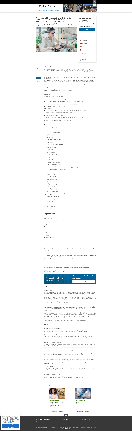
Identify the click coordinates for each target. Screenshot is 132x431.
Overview (37, 66)
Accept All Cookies (10, 424)
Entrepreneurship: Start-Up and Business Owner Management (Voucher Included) (56, 404)
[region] (10, 421)
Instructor (38, 72)
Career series (84, 37)
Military (79, 420)
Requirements (38, 70)
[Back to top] (66, 419)
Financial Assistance (81, 421)
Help (78, 423)
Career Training (59, 420)
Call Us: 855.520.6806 (91, 14)
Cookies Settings (10, 427)
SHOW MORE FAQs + (48, 380)
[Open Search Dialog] (94, 2)
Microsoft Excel (49, 235)
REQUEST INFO (91, 60)
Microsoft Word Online (50, 234)
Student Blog (89, 420)
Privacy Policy (67, 428)
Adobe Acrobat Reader (50, 237)
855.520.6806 (38, 82)
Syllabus (37, 68)
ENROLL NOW (87, 29)
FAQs (37, 75)
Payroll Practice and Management (80, 403)
